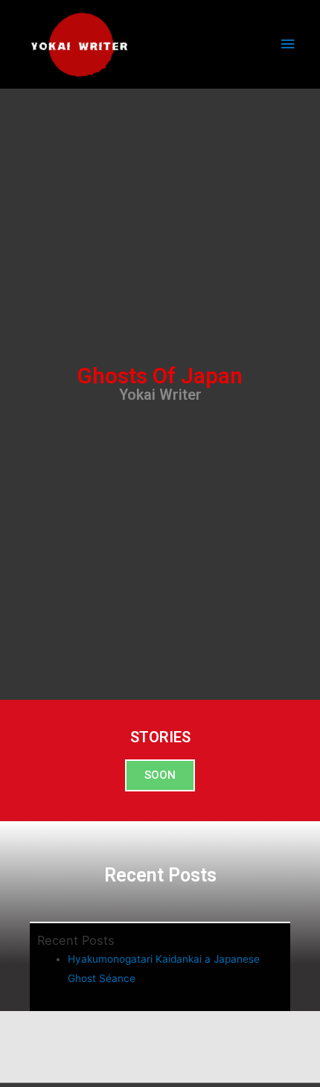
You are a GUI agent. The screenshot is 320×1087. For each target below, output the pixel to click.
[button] (160, 775)
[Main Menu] (288, 44)
